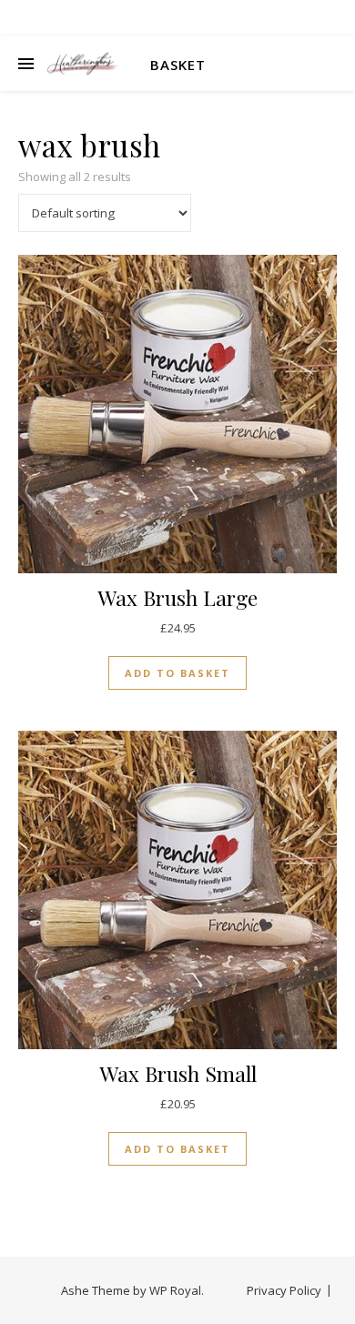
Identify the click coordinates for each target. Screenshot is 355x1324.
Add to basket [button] (177, 673)
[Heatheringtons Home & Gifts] (82, 64)
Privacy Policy (284, 1290)
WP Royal (175, 1290)
